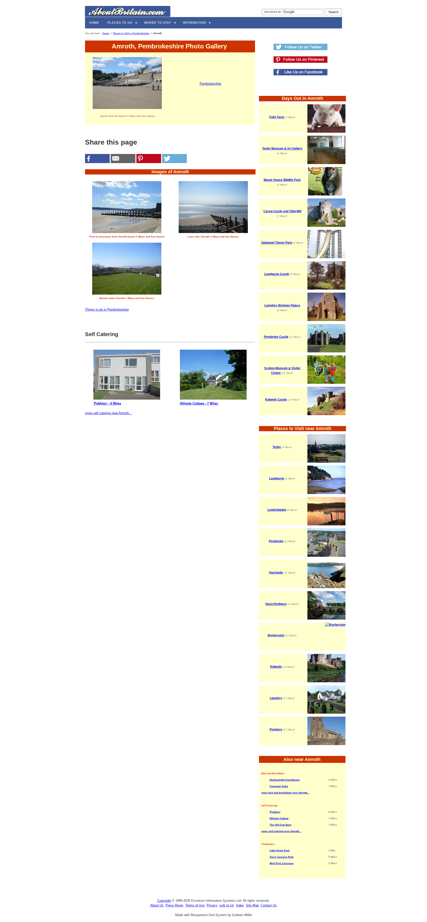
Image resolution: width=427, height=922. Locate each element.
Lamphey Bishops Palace (282, 305)
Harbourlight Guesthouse (285, 779)
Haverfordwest (275, 604)
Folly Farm (276, 117)
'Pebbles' (275, 812)
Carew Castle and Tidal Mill (282, 211)
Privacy (212, 905)
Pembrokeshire (210, 84)
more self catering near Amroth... (108, 413)
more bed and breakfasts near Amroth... (285, 792)
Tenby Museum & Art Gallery (282, 148)
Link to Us (226, 905)
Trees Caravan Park (282, 857)
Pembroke (276, 541)
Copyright (164, 900)
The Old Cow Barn (280, 824)
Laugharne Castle (276, 274)
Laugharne (276, 478)
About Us (157, 905)
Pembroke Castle (276, 337)
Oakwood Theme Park (276, 242)
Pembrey (276, 729)
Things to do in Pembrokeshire (107, 309)
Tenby (277, 447)
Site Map (252, 905)
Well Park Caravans (282, 863)
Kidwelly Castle (276, 399)
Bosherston (276, 635)
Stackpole (276, 572)
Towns (105, 33)
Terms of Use (195, 905)
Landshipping (276, 510)
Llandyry (276, 698)
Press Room (174, 905)
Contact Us (269, 905)
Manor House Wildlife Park (282, 180)
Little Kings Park (280, 850)
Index (240, 905)
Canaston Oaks (279, 786)
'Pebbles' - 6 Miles (107, 403)
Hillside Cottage (279, 818)
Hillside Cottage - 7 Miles (199, 403)
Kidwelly (276, 666)
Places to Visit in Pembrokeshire (131, 33)
